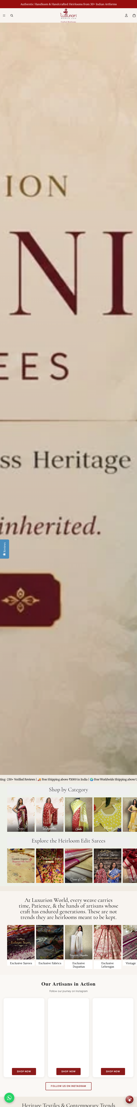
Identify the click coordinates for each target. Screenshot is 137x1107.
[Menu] (4, 15)
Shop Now (24, 1071)
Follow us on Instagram (68, 1086)
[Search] (12, 15)
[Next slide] (126, 815)
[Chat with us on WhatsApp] (9, 1098)
